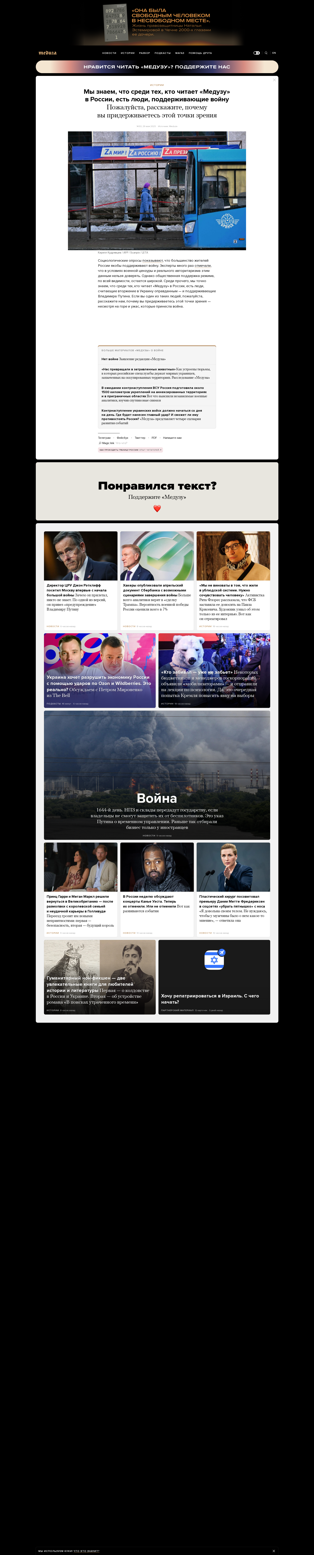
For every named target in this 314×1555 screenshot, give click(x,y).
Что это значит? (87, 1551)
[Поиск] (266, 53)
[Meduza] (47, 53)
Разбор (144, 53)
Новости (109, 53)
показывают (152, 260)
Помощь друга (200, 53)
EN (274, 52)
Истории (128, 53)
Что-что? (121, 443)
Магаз (179, 53)
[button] (157, 190)
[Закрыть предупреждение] (274, 1551)
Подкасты (163, 53)
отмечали (203, 266)
